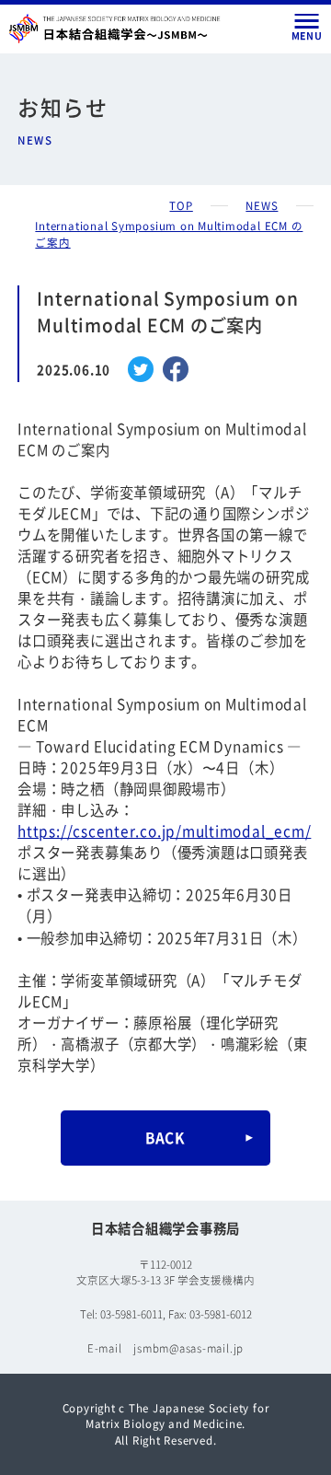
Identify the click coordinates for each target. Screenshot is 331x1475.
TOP (180, 205)
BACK (165, 1137)
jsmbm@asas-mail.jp (188, 1348)
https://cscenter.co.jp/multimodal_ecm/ (164, 830)
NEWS (261, 205)
